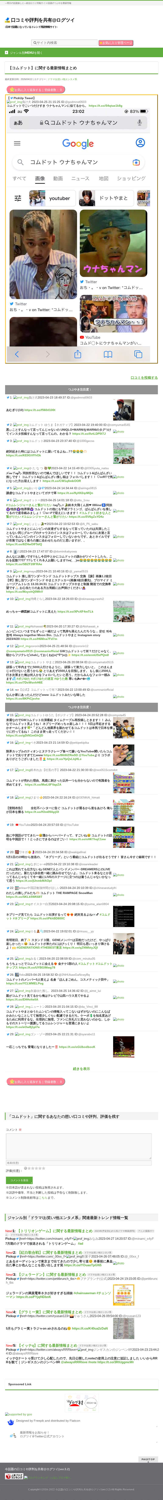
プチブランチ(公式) (94, 1278)
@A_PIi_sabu (89, 524)
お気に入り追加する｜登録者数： (38, 89)
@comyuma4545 (118, 424)
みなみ (93, 1238)
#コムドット (87, 963)
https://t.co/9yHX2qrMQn (75, 493)
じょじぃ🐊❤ (38, 524)
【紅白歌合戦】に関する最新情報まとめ (49, 1252)
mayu (32, 571)
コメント (14, 1129)
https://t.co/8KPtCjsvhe (23, 698)
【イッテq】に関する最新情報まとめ (47, 1345)
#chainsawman (85, 1293)
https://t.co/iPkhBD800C (47, 918)
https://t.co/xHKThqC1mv (87, 839)
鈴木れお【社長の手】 (45, 770)
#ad (80, 1243)
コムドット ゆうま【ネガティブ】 (51, 424)
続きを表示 (81, 1069)
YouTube (25, 824)
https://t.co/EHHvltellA (22, 999)
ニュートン (37, 1006)
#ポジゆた (23, 678)
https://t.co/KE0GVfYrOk (23, 455)
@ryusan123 (132, 1316)
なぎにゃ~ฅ (38, 864)
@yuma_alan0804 (96, 904)
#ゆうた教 (61, 678)
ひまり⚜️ (36, 797)
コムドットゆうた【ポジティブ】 (52, 715)
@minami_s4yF (143, 1238)
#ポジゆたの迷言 (42, 678)
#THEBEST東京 (51, 947)
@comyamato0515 (19, 651)
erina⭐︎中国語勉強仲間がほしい (39, 888)
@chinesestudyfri (104, 888)
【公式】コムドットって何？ (38, 689)
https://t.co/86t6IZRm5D (61, 755)
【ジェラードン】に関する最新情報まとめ (51, 1274)
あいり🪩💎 (37, 488)
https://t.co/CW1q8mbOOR (62, 481)
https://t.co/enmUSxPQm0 (90, 655)
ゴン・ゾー (37, 1034)
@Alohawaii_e (89, 626)
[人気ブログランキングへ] (14, 1477)
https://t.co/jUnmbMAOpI (34, 880)
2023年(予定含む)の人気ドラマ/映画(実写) (115, 1231)
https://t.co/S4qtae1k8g (105, 105)
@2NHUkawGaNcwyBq (74, 974)
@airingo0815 (87, 488)
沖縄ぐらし (37, 599)
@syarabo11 (86, 1034)
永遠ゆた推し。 (40, 990)
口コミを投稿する (144, 377)
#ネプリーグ (21, 918)
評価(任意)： (14, 1170)
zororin (35, 646)
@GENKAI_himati (88, 797)
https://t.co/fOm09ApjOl (42, 812)
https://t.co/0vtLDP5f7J (89, 433)
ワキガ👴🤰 (27, 852)
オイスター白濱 (40, 904)
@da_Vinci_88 (88, 1006)
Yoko (22, 974)
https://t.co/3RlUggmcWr (115, 1362)
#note (92, 1362)
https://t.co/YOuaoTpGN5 (82, 1265)
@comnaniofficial (46, 651)
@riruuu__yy (85, 931)
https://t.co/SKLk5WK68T (24, 896)
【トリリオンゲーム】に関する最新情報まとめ (55, 1231)
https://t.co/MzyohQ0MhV (24, 591)
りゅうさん (82, 1316)
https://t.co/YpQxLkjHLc (64, 759)
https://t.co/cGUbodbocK (77, 1047)
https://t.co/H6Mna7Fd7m (39, 639)
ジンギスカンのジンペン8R (112, 1349)
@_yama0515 (78, 571)
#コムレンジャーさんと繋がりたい (29, 505)
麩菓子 (86, 1256)
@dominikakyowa (65, 551)
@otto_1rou (82, 500)
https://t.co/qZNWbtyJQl (80, 947)
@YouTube (86, 755)
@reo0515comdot (105, 770)
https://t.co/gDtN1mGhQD (24, 735)
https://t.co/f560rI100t (39, 410)
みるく (34, 958)
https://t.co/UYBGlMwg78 (37, 967)
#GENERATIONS (28, 947)
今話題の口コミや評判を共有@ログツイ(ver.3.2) (83, 1489)
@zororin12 (81, 646)
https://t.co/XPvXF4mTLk (75, 611)
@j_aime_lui (92, 990)
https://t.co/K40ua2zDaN (90, 1328)
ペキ (33, 742)
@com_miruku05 (83, 958)
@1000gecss (85, 441)
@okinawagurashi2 (91, 599)
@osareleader (88, 864)
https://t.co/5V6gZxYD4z (86, 516)
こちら (43, 1197)
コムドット (36, 441)
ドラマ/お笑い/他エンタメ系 (62, 79)
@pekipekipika (79, 742)
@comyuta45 (117, 715)
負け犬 (26, 102)
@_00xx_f (132, 1256)
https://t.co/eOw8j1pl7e (23, 1027)
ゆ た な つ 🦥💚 (40, 468)
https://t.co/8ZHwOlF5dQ (24, 544)
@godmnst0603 (75, 102)
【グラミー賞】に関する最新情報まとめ (49, 1312)
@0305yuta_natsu (96, 468)
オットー (35, 500)
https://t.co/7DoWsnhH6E (24, 682)
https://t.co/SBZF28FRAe (24, 564)
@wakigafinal (77, 852)
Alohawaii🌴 (38, 626)
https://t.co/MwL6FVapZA (43, 784)
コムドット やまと (42, 662)
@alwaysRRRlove (25, 1353)
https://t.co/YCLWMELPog (25, 983)
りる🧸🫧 (37, 931)
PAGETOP (148, 1459)
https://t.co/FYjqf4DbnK (33, 1297)
